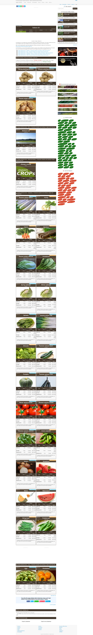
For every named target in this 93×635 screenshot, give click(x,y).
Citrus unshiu (61, 153)
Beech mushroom (62, 150)
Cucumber (70, 136)
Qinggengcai (65, 136)
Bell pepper (74, 139)
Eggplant (64, 139)
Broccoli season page (67, 98)
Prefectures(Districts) (21, 630)
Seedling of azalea (71, 201)
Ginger (74, 146)
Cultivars (39, 626)
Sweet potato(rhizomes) (63, 143)
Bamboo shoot (61, 125)
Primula (65, 190)
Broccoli (74, 134)
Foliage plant (69, 192)
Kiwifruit (70, 162)
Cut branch (72, 183)
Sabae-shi (72, 4)
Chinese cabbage (73, 125)
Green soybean (66, 141)
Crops (25, 2)
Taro (73, 143)
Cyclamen (60, 190)
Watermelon (61, 162)
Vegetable (71, 120)
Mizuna (60, 127)
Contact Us (61, 630)
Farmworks (40, 627)
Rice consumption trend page (67, 113)
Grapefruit (66, 153)
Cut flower (60, 173)
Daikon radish (61, 122)
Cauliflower (70, 134)
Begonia (69, 190)
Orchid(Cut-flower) (62, 178)
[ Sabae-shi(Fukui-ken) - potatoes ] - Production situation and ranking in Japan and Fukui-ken (34, 50)
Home (60, 4)
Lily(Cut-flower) (65, 180)
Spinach (74, 127)
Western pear (67, 155)
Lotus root (67, 125)
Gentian (63, 176)
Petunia (64, 199)
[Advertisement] (36, 15)
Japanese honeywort (62, 132)
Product (43, 2)
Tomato (69, 139)
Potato (69, 143)
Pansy (68, 197)
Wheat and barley (65, 120)
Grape (75, 157)
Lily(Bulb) (63, 185)
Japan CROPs (19, 2)
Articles (51, 30)
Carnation (71, 173)
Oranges (65, 164)
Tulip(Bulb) (68, 185)
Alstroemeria (61, 183)
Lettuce (60, 136)
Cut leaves (66, 183)
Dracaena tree (67, 194)
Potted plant (74, 187)
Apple (71, 153)
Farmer (39, 2)
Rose (59, 176)
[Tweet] (19, 6)
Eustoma (60, 180)
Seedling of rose (61, 204)
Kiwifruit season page (67, 109)
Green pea (60, 141)
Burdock (74, 122)
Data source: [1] (53, 595)
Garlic (70, 146)
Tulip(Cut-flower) (73, 180)
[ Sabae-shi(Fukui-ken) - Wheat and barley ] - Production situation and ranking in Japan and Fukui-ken (35, 52)
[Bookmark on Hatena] (24, 6)
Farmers (30, 30)
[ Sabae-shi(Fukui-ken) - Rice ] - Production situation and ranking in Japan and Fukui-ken (33, 51)
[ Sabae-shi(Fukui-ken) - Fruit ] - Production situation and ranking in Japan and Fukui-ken (33, 55)
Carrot (70, 122)
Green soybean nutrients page (67, 90)
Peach (64, 157)
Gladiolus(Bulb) (61, 187)
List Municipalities (53, 604)
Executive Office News (63, 626)
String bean (71, 164)
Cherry (71, 157)
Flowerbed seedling (62, 197)
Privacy (60, 629)
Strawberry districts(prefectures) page (67, 105)
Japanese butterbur (67, 129)
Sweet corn (60, 164)
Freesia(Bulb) (67, 187)
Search (75, 8)
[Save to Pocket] (23, 6)
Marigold (60, 199)
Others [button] (50, 2)
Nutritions (40, 629)
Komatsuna (65, 127)
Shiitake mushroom (62, 148)
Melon (70, 160)
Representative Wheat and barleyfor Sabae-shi (24, 46)
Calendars (40, 628)
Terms (60, 628)
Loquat (60, 157)
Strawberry (65, 160)
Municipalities (34, 2)
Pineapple (66, 162)
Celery (60, 134)
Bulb (59, 185)
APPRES (60, 631)
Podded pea (61, 167)
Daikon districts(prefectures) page (67, 94)
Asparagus (64, 134)
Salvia (72, 197)
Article (47, 2)
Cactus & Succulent (62, 192)
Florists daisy (66, 173)
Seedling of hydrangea (62, 201)
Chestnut (60, 160)
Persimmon (74, 155)
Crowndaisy (69, 132)
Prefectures (29, 2)
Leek (74, 132)
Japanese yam (61, 146)
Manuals (60, 627)
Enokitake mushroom (70, 148)
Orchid (73, 190)
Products (41, 30)
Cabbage (69, 127)
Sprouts (71, 167)
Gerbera (72, 178)
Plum (67, 157)
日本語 (76, 0)
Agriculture (21, 30)
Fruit (70, 150)
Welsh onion (61, 129)
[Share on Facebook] (17, 6)
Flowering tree (61, 194)
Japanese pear (61, 155)
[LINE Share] (21, 6)
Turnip (66, 122)
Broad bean (66, 167)
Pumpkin (60, 139)
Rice (59, 120)
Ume (67, 150)
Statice (68, 178)
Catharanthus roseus (71, 199)
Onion (66, 146)
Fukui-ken (68, 4)
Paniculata (68, 176)
